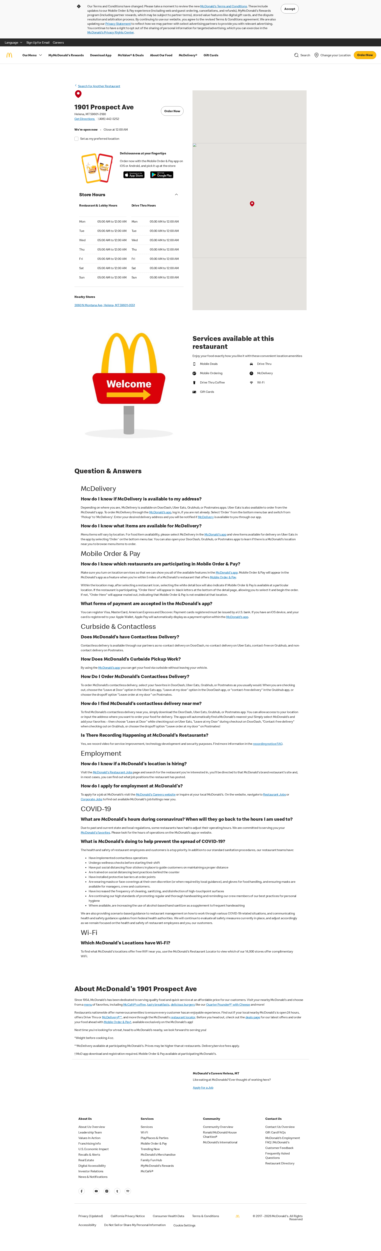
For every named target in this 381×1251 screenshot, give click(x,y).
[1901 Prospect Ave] (252, 204)
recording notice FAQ (267, 744)
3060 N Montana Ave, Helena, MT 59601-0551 (104, 305)
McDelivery (206, 517)
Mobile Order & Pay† (117, 1022)
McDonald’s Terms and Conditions (223, 6)
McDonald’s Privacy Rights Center (110, 32)
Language (11, 42)
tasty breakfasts (158, 1004)
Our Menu (29, 55)
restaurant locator (182, 1017)
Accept (289, 9)
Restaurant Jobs (274, 794)
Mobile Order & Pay (223, 577)
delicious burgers (183, 1004)
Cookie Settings (184, 1225)
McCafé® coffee (134, 1004)
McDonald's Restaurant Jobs (113, 772)
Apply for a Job (203, 1087)
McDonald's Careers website (156, 794)
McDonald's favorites (95, 832)
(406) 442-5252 (108, 119)
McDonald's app (160, 512)
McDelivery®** (112, 1017)
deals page (252, 1017)
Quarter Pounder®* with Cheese (228, 1004)
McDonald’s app (109, 667)
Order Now (365, 55)
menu (88, 1004)
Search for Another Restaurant (99, 86)
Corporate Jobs (91, 799)
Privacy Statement (118, 24)
